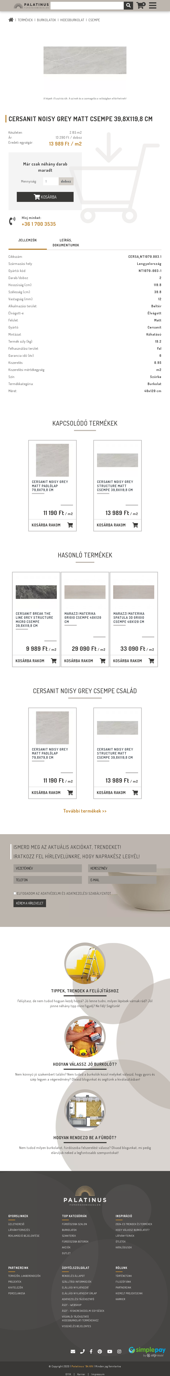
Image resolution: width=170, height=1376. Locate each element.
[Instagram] (119, 1352)
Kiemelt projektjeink (129, 1293)
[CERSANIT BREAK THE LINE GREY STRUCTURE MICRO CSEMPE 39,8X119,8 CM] (36, 592)
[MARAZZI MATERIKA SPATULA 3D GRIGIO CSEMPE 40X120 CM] (134, 592)
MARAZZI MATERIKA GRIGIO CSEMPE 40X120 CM (82, 617)
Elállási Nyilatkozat (75, 1287)
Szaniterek (69, 1235)
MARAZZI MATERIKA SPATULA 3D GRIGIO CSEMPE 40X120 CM (128, 617)
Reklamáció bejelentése (24, 1235)
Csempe (94, 20)
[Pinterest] (100, 1352)
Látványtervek (125, 1235)
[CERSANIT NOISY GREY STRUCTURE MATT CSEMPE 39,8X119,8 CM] (117, 460)
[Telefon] (83, 1352)
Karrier (120, 1299)
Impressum (98, 1374)
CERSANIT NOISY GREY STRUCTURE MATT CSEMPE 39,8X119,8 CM (115, 486)
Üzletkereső (16, 1224)
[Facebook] (92, 1352)
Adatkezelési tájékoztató (78, 1299)
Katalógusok (124, 1247)
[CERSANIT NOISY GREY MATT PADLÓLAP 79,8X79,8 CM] (52, 460)
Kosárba (48, 197)
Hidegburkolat (72, 20)
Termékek (25, 20)
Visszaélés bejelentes (76, 1326)
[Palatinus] (153, 5)
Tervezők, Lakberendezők (24, 1275)
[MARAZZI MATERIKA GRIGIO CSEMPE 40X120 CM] (85, 592)
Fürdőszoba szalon (74, 1224)
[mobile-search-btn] (128, 6)
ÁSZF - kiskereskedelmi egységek (83, 1310)
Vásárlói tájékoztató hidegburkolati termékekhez (80, 1318)
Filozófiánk (123, 1281)
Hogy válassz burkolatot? (132, 1229)
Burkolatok (46, 20)
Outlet (66, 1253)
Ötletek (121, 1241)
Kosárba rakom (46, 525)
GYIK (68, 1374)
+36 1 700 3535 (39, 224)
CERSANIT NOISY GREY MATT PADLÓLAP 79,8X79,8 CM (50, 486)
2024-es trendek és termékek (134, 1224)
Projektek (14, 1281)
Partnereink (123, 1287)
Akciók (66, 1247)
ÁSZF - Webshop (71, 1305)
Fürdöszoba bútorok (75, 1241)
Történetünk (124, 1275)
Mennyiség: (29, 181)
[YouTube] (110, 1352)
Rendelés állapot (73, 1275)
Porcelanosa (16, 1293)
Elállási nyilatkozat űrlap (79, 1293)
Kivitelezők (15, 1287)
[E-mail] (73, 1352)
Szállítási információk (76, 1281)
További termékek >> (85, 811)
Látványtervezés (19, 1229)
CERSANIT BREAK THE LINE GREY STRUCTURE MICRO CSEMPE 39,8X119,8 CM (34, 619)
